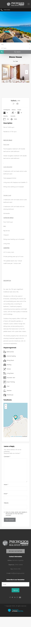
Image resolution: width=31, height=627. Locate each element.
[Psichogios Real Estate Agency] (15, 5)
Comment (7, 456)
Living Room (10, 373)
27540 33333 (7, 9)
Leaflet (12, 436)
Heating (9, 364)
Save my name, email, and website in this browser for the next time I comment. (16, 513)
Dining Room (10, 360)
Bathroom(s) (10, 352)
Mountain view (11, 377)
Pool (8, 386)
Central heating (11, 356)
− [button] (5, 408)
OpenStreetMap (18, 436)
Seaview (9, 390)
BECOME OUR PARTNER (15, 551)
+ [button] (5, 405)
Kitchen (9, 369)
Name (6, 484)
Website (6, 503)
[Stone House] (15, 417)
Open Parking (11, 382)
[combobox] (15, 44)
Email (6, 493)
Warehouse (10, 395)
